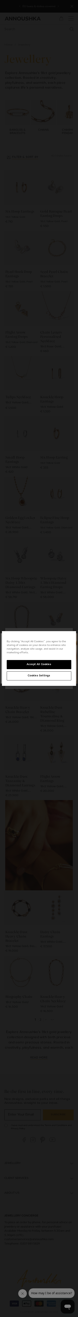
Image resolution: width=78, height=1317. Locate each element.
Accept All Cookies (39, 664)
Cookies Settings (39, 675)
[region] (39, 658)
